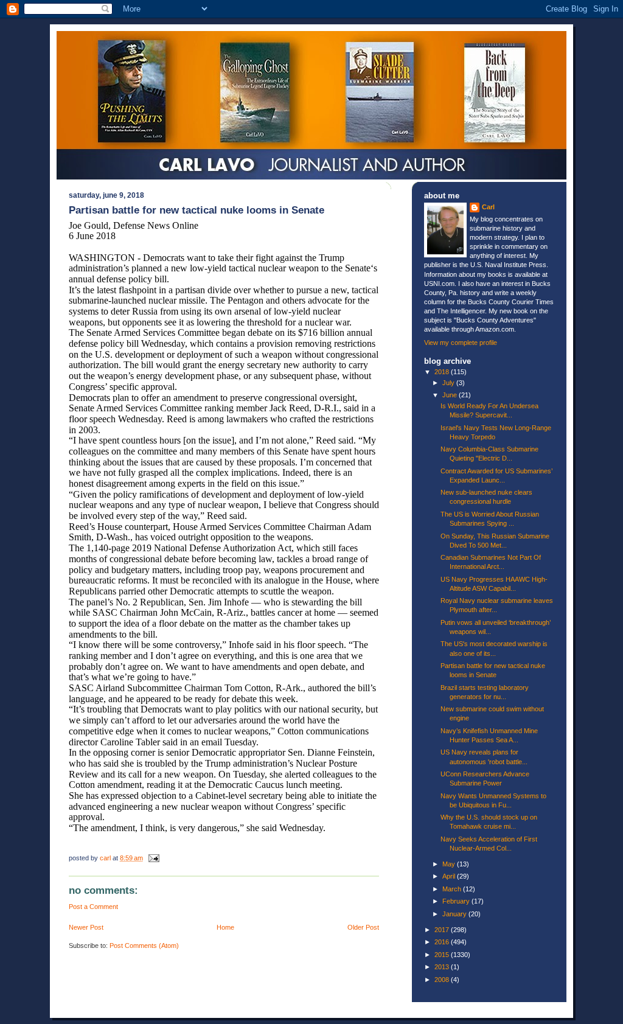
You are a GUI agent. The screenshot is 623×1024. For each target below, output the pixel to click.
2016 (442, 942)
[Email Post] (153, 858)
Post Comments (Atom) (144, 945)
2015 (442, 954)
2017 (442, 929)
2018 (442, 371)
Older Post (363, 927)
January (455, 914)
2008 (442, 979)
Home (225, 927)
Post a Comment (93, 906)
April (449, 876)
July (449, 382)
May (449, 864)
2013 (442, 966)
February (457, 901)
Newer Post (86, 927)
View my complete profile (460, 342)
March (452, 889)
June (450, 395)
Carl (488, 207)
